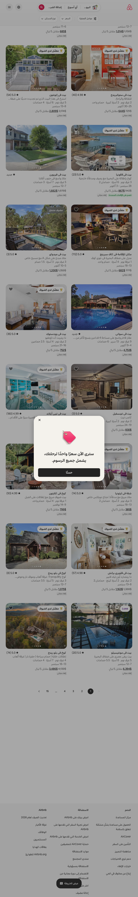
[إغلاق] (39, 420)
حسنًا (69, 472)
